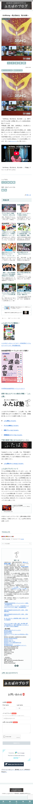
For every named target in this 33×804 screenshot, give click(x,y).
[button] (24, 63)
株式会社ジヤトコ (8, 644)
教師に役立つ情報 (18, 70)
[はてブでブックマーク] (16, 63)
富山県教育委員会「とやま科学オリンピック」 (15, 645)
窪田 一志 (16, 560)
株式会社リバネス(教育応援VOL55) (12, 642)
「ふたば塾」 (16, 587)
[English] (3, 536)
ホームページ (13, 141)
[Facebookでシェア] (12, 63)
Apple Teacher (24, 566)
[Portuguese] (13, 536)
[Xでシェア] (9, 63)
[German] (6, 536)
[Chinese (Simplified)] (2, 536)
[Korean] (11, 536)
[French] (5, 536)
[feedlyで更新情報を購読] (2, 190)
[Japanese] (9, 536)
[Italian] (8, 536)
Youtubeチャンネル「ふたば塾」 (19, 588)
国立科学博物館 (8, 631)
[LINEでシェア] (20, 63)
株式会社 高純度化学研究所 (10, 638)
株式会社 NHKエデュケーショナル (12, 630)
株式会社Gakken (8, 632)
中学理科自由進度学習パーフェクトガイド (13, 388)
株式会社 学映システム (9, 641)
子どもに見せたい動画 (7, 70)
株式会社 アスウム (8, 639)
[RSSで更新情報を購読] (5, 190)
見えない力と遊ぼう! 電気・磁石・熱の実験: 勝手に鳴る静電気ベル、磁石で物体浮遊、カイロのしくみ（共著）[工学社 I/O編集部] (16, 625)
